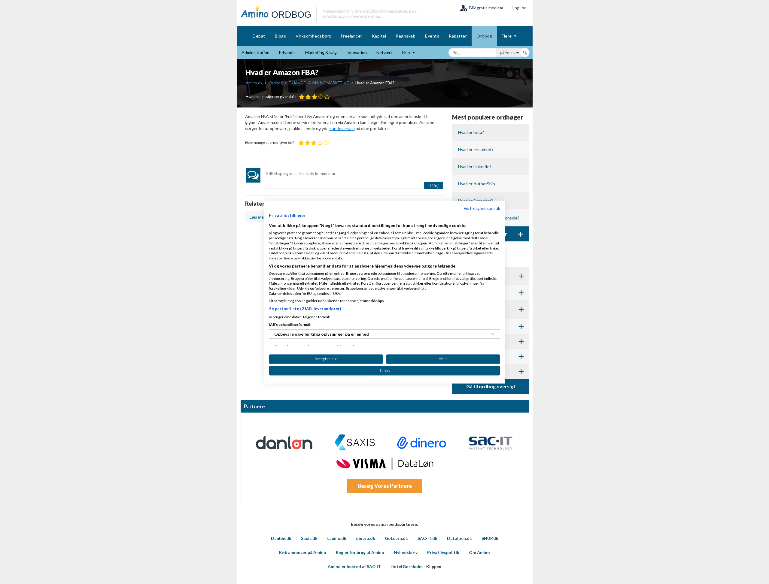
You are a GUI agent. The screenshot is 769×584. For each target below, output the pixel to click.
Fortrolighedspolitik (482, 208)
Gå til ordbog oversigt (490, 386)
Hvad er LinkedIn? (474, 166)
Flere (508, 35)
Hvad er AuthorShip (476, 183)
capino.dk (336, 538)
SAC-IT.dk (427, 538)
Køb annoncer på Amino (302, 552)
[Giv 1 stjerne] (302, 97)
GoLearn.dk (396, 538)
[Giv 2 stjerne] (308, 97)
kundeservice (342, 128)
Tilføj (434, 185)
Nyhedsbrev (406, 552)
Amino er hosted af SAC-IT (354, 566)
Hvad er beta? (471, 132)
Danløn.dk (281, 538)
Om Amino (479, 552)
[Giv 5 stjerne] (327, 97)
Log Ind (519, 7)
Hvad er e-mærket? (476, 149)
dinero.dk (365, 538)
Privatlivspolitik (443, 552)
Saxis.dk (309, 538)
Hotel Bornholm (407, 566)
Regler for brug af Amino (360, 552)
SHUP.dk (490, 538)
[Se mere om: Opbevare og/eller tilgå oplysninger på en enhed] (492, 334)
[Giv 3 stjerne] (314, 97)
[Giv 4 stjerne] (321, 97)
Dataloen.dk (459, 538)
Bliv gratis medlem (485, 7)
